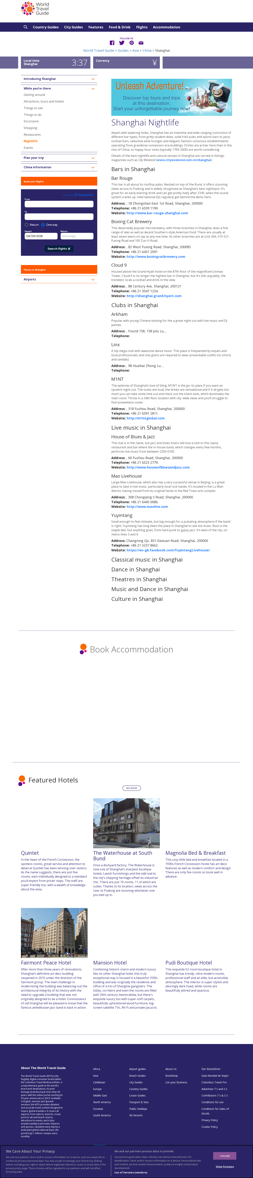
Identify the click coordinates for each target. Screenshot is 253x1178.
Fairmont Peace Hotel (46, 962)
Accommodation (166, 27)
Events (28, 148)
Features (95, 27)
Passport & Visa (138, 1102)
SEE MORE (131, 788)
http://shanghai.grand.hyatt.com (154, 296)
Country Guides (46, 27)
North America (102, 1102)
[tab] (59, 79)
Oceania (98, 1109)
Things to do (32, 115)
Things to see (33, 108)
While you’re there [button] (37, 88)
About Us (171, 1069)
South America (102, 1115)
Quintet (30, 852)
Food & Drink (120, 27)
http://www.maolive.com (147, 506)
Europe (97, 1089)
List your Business (176, 1082)
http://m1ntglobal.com (146, 418)
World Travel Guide (98, 50)
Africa (96, 1069)
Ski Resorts (136, 1115)
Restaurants (32, 135)
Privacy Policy (210, 1120)
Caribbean (99, 1082)
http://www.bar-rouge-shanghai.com (157, 213)
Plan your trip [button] (34, 158)
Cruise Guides (137, 1095)
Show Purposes (225, 1166)
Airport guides (137, 1069)
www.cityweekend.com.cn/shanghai (184, 160)
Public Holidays (138, 1109)
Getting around (34, 95)
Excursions (31, 121)
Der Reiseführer (211, 1069)
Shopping (30, 128)
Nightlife (31, 141)
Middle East (100, 1095)
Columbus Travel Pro (214, 1082)
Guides (123, 50)
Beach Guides (137, 1075)
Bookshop (171, 1075)
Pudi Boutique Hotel (188, 962)
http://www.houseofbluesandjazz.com (158, 467)
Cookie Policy (210, 1127)
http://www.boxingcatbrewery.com (156, 256)
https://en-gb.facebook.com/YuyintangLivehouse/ (168, 550)
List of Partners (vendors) (130, 1172)
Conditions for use (213, 1102)
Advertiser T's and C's (214, 1089)
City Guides (73, 27)
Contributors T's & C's (215, 1095)
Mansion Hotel (110, 962)
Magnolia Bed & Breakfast (195, 852)
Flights (141, 27)
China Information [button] (37, 167)
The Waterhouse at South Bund (122, 855)
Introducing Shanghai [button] (40, 79)
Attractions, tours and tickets (44, 101)
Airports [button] (30, 279)
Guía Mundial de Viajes (215, 1075)
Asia (135, 50)
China (147, 50)
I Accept (225, 1155)
